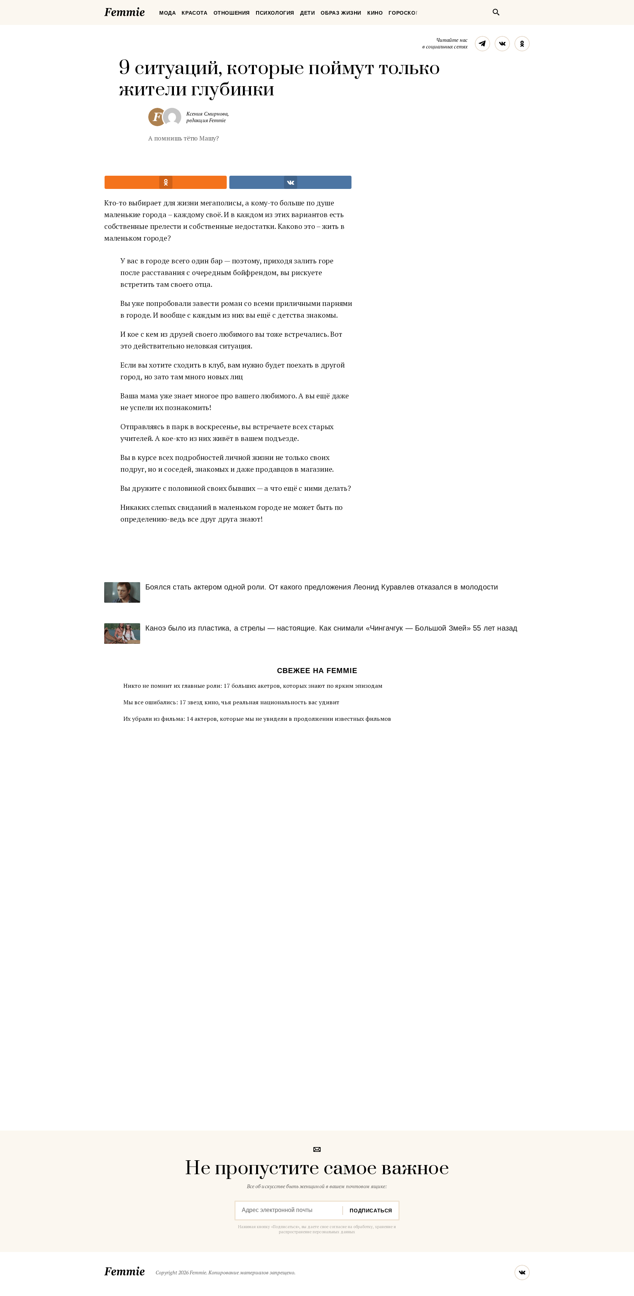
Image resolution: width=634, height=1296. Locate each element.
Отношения (232, 13)
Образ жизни (341, 13)
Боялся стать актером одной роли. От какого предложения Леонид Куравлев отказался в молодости (321, 587)
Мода (167, 13)
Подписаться (371, 1210)
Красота (194, 13)
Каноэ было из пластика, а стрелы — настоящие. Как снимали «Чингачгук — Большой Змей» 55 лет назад (331, 628)
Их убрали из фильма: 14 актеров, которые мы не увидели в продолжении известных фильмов (257, 719)
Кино (375, 13)
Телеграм (482, 43)
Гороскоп (404, 13)
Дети (307, 13)
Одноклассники (522, 43)
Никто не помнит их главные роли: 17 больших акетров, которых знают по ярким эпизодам (252, 686)
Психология (275, 13)
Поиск (496, 12)
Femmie (146, 11)
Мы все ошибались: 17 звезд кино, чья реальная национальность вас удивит (231, 702)
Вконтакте (502, 43)
